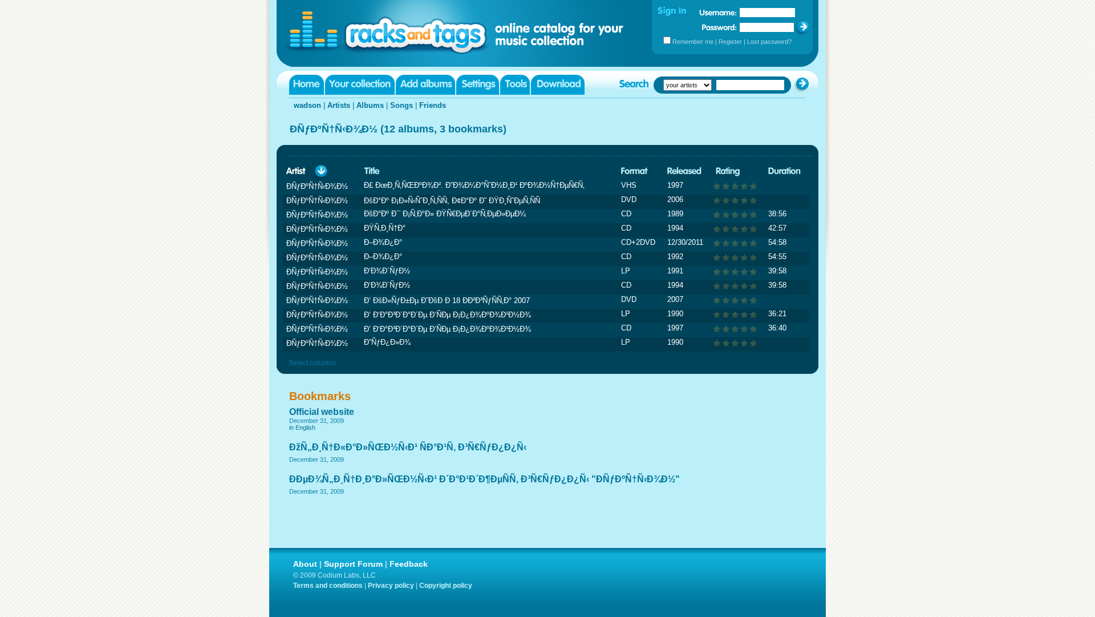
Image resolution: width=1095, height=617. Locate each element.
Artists (338, 105)
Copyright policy (445, 586)
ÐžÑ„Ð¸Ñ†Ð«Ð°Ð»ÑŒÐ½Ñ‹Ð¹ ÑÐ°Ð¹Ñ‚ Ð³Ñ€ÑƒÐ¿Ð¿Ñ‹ (407, 447)
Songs (401, 105)
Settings (477, 85)
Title (372, 171)
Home (306, 85)
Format (634, 171)
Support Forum (353, 563)
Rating (728, 171)
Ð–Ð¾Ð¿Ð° (383, 242)
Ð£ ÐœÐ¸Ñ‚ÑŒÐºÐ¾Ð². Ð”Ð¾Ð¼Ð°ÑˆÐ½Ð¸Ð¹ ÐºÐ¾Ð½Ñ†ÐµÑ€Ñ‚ (474, 185)
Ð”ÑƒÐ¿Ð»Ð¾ (387, 342)
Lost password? (769, 41)
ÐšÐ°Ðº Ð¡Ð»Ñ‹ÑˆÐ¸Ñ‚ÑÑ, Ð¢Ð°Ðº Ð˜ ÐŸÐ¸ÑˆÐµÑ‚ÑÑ (452, 200)
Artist (296, 171)
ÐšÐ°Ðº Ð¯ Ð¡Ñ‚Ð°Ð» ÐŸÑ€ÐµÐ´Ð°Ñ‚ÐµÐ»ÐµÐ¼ (445, 213)
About (305, 563)
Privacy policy (391, 586)
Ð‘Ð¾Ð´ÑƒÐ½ (387, 271)
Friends (432, 105)
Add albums (425, 85)
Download (558, 85)
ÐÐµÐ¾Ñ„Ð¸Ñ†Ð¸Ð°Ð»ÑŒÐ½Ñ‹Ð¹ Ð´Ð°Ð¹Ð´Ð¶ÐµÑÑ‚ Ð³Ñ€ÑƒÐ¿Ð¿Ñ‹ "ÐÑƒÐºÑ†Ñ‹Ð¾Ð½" (484, 479)
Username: (718, 12)
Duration (784, 171)
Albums (370, 105)
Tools (515, 85)
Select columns (312, 363)
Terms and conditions (328, 586)
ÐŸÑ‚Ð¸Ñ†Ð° (384, 228)
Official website (321, 412)
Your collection (360, 85)
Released (684, 171)
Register (730, 41)
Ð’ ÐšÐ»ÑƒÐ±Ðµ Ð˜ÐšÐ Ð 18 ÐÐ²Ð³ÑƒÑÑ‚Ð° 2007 (447, 300)
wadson (307, 105)
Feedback (409, 563)
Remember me (692, 41)
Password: (719, 27)
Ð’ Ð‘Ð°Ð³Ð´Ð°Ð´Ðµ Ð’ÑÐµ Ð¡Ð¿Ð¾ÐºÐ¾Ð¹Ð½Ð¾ (447, 314)
